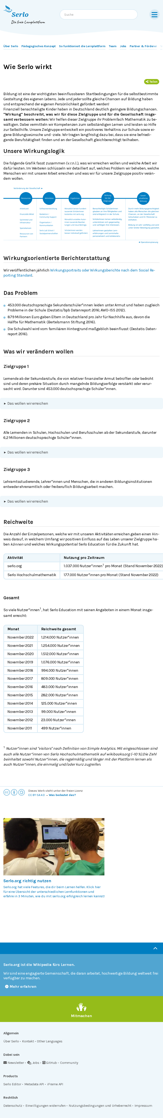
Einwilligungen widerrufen (45, 1106)
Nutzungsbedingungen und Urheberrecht (100, 1106)
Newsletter (16, 1063)
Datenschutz (12, 1106)
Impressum (143, 1106)
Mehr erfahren (23, 986)
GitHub (51, 1063)
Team (113, 46)
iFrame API (55, 1084)
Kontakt (28, 1041)
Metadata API (34, 1084)
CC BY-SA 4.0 (36, 795)
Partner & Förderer (143, 46)
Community (69, 1063)
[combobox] (99, 14)
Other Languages (49, 1041)
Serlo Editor (12, 1084)
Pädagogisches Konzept (38, 46)
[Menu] (154, 14)
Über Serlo (10, 46)
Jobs (123, 46)
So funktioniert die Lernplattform (82, 46)
